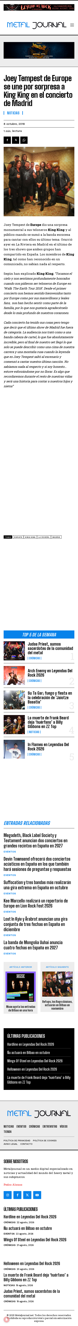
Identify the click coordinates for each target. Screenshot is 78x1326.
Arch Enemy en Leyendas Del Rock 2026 (50, 673)
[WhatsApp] (24, 140)
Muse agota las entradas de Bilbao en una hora (20, 1008)
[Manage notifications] (6, 1319)
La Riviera (44, 537)
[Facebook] (7, 140)
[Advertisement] (39, 586)
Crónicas (34, 658)
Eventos (10, 851)
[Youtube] (37, 1195)
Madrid (56, 537)
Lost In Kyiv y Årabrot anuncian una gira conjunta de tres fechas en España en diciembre (35, 924)
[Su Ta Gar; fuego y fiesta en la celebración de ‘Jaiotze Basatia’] (14, 700)
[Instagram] (8, 1195)
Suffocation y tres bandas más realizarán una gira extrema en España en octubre (37, 885)
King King (30, 537)
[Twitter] (27, 1195)
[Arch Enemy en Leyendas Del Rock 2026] (14, 675)
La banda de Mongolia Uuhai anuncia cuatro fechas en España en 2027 (33, 945)
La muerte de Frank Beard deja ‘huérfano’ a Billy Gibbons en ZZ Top (48, 722)
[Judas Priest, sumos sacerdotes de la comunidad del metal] (14, 650)
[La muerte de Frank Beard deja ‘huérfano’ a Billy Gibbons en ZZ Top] (14, 724)
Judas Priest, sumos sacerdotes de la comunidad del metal (50, 648)
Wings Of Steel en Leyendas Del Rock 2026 (35, 1061)
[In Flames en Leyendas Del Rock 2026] (14, 749)
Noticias (34, 732)
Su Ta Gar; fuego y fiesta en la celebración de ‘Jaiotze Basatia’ (50, 697)
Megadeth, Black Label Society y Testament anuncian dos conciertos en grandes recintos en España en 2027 (35, 840)
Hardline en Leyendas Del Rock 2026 (30, 1044)
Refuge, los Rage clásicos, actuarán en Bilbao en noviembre (57, 1005)
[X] (15, 140)
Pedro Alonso (13, 1184)
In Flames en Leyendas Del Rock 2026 (48, 746)
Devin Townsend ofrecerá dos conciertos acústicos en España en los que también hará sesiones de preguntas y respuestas (37, 864)
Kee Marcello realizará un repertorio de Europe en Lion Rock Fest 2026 (36, 903)
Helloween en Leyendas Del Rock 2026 (32, 1069)
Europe (18, 537)
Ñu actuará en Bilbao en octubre (28, 1052)
